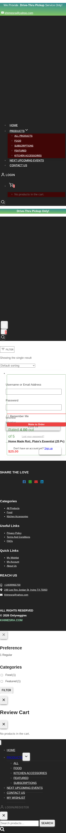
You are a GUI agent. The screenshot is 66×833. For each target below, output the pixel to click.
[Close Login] (3, 700)
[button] (11, 417)
